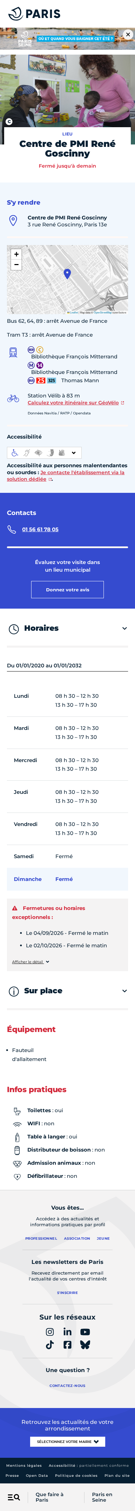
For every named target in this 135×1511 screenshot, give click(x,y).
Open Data (37, 1475)
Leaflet (74, 312)
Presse (12, 1475)
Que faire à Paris (50, 1497)
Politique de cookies (76, 1475)
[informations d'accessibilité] (44, 453)
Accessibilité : (89, 1465)
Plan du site (117, 1475)
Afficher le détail (28, 962)
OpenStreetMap (103, 312)
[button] (67, 274)
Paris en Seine (102, 1497)
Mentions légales (24, 1465)
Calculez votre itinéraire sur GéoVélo (73, 403)
